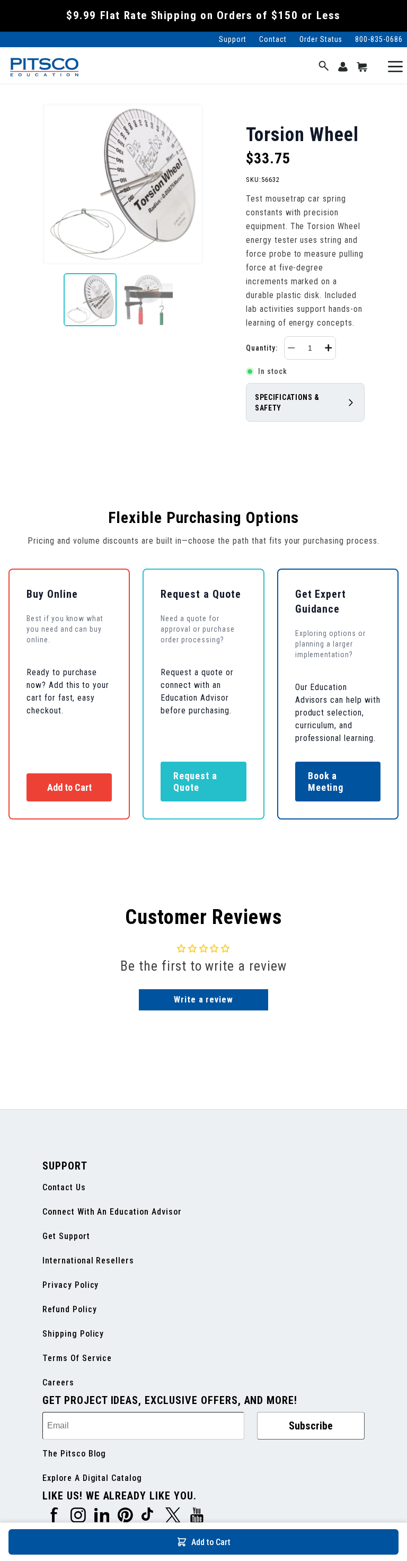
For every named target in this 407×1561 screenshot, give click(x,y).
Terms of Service (77, 1358)
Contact (273, 39)
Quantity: (262, 348)
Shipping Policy (73, 1334)
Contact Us (64, 1187)
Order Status (321, 39)
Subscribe (311, 1425)
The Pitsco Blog (74, 1454)
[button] (323, 66)
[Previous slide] (50, 299)
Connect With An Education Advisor (112, 1212)
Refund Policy (69, 1309)
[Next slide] (195, 299)
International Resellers (88, 1260)
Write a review (203, 1000)
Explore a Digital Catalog (92, 1478)
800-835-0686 (379, 39)
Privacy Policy (70, 1285)
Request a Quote (195, 781)
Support (232, 39)
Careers (58, 1382)
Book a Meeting (326, 781)
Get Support (66, 1236)
